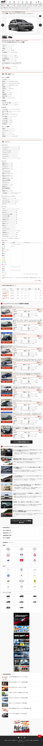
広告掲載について (15, 740)
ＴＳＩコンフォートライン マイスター (5, 293)
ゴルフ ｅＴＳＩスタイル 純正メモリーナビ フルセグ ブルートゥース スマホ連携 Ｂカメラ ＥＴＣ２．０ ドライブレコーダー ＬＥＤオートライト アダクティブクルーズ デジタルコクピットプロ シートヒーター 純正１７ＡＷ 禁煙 (27, 387)
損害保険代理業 (35, 740)
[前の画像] (2, 25)
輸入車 (10, 7)
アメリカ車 (19, 5)
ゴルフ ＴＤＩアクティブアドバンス (20, 333)
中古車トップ (2, 5)
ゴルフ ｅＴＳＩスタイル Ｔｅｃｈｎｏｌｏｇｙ (22, 400)
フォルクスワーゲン (15, 7)
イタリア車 (29, 5)
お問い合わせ (21, 740)
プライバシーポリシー (21, 741)
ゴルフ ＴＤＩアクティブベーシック (20, 346)
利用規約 (31, 740)
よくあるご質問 (26, 740)
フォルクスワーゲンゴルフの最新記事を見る (21, 521)
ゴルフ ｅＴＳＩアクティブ (18, 307)
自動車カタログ (5, 7)
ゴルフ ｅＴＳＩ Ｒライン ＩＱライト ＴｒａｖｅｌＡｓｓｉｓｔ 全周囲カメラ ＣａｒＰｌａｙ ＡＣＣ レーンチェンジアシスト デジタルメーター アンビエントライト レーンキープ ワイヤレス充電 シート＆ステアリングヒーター (27, 321)
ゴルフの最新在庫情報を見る (22, 442)
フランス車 (35, 5)
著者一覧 (9, 740)
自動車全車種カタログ (7, 532)
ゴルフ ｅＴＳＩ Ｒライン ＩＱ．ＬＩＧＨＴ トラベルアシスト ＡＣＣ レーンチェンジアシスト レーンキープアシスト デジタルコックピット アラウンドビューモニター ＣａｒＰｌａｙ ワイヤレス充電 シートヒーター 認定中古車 (27, 414)
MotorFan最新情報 (6, 537)
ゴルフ (20, 7)
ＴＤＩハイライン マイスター (5, 298)
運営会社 (6, 740)
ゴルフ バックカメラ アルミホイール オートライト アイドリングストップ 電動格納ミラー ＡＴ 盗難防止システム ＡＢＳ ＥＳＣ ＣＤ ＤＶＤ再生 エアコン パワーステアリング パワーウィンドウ (27, 428)
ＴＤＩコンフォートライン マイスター (5, 295)
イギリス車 (24, 5)
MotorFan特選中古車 (7, 530)
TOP (1, 7)
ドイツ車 (13, 5)
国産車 (8, 5)
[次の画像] (40, 25)
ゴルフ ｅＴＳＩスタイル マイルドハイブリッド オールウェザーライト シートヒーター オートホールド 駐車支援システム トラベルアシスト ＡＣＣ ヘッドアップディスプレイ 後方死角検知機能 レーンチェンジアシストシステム (27, 374)
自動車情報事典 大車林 (7, 535)
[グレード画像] (4, 37)
